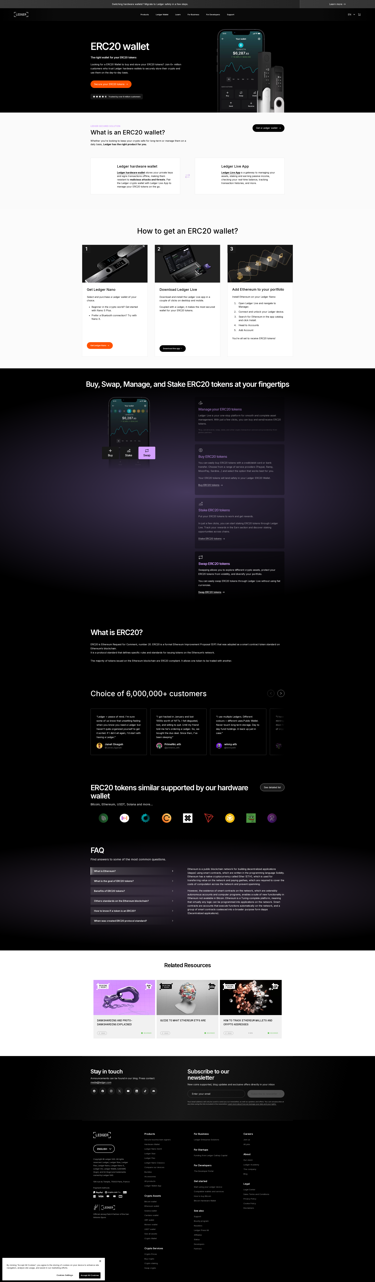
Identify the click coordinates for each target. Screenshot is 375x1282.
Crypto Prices (150, 1254)
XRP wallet (149, 1220)
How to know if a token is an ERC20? (115, 910)
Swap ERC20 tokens (209, 592)
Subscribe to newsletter (264, 1093)
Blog (245, 1174)
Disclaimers (248, 1208)
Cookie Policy (249, 1203)
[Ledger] (21, 14)
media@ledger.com (101, 1082)
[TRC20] (133, 818)
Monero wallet (150, 1224)
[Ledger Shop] (359, 14)
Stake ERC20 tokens (210, 538)
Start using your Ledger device (208, 1187)
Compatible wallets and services (209, 1191)
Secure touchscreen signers (157, 1139)
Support (230, 14)
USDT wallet (150, 1229)
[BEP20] (154, 818)
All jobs (246, 1144)
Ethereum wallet (151, 1206)
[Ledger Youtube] (128, 1091)
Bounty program (201, 1221)
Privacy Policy (249, 1199)
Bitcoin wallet (150, 1201)
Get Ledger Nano (98, 345)
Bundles (148, 1172)
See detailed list (272, 787)
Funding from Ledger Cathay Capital (210, 1155)
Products (145, 14)
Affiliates (198, 1235)
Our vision (248, 1160)
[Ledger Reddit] (94, 1091)
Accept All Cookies (90, 1275)
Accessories (150, 1176)
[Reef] (196, 818)
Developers (199, 1244)
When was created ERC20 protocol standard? (120, 920)
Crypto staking (151, 1263)
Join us (246, 1139)
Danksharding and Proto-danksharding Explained (114, 1022)
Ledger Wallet (162, 14)
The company (249, 1169)
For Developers (213, 14)
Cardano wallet (151, 1215)
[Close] (100, 1261)
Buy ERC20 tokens (208, 485)
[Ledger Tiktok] (145, 1091)
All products (149, 1181)
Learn (178, 14)
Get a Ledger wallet (266, 127)
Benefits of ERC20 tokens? (109, 890)
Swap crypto (150, 1268)
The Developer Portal (203, 1171)
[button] (280, 693)
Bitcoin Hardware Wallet (205, 1200)
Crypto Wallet (150, 1238)
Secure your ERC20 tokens (109, 84)
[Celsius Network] (91, 818)
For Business (193, 14)
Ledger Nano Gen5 (153, 1149)
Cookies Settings (65, 1275)
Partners (198, 1248)
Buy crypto (149, 1259)
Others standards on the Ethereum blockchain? (121, 900)
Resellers (198, 1225)
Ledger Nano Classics (154, 1163)
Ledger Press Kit (201, 1230)
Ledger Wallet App (152, 1186)
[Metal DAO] (239, 818)
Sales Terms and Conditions (256, 1194)
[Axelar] (112, 818)
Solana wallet (150, 1211)
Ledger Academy (251, 1164)
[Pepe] (175, 818)
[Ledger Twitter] (119, 1091)
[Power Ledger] (260, 818)
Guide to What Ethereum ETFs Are (183, 1020)
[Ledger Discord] (153, 1091)
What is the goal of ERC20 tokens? (114, 881)
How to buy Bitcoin (202, 1196)
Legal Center (249, 1189)
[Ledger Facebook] (102, 1091)
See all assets (150, 1234)
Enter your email (201, 1093)
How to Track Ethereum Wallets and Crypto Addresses (248, 1022)
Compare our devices (154, 1167)
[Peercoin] (218, 818)
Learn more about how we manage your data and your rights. (252, 1104)
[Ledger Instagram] (111, 1091)
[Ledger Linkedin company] (136, 1091)
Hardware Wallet (152, 1144)
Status (197, 1239)
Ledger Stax (149, 1153)
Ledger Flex (149, 1158)
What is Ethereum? (105, 871)
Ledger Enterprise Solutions (206, 1139)
